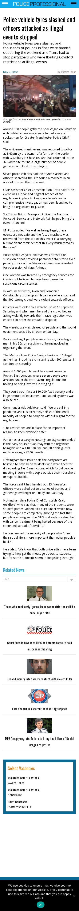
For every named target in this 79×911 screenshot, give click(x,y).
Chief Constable (17, 801)
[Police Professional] (39, 3)
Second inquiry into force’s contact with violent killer (39, 679)
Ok (41, 904)
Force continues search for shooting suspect (39, 708)
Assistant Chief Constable (24, 777)
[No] (74, 895)
